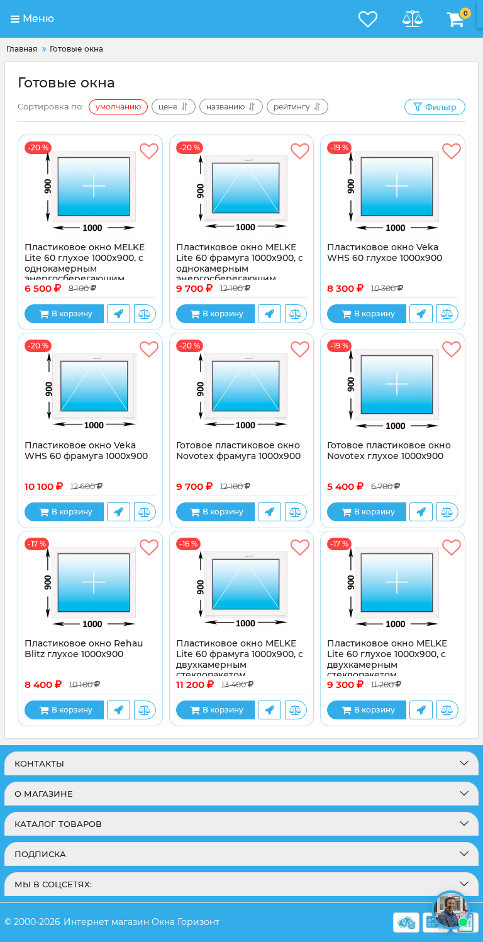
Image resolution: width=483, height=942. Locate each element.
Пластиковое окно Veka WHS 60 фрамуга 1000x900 (86, 451)
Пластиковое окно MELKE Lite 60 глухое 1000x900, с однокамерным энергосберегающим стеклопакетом (85, 268)
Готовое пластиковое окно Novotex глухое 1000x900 (389, 451)
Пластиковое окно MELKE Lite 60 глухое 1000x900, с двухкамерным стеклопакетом (387, 659)
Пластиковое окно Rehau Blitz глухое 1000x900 (84, 649)
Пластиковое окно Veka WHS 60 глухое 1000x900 (384, 252)
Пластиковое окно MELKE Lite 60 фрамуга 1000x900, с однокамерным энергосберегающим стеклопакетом (239, 268)
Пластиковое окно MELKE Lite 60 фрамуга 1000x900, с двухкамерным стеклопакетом (239, 659)
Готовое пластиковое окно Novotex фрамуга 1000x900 (238, 451)
